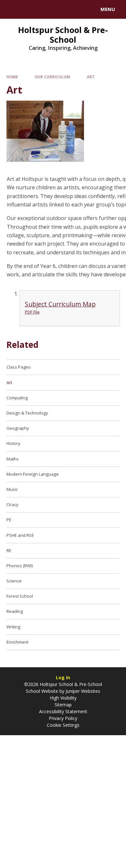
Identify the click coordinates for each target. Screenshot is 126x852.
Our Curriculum (52, 76)
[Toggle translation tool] (28, 9)
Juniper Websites (82, 691)
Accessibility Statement (63, 711)
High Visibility (63, 698)
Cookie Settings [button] (63, 725)
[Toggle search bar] (12, 9)
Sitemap (63, 705)
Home (12, 76)
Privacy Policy (63, 718)
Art (91, 76)
